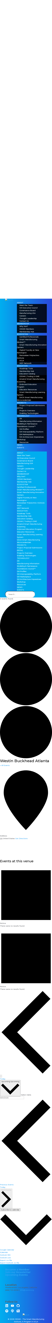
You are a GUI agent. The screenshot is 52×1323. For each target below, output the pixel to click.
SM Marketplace (24, 577)
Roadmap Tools (23, 513)
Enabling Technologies (29, 413)
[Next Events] (1, 1076)
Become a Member (17, 1269)
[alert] (26, 895)
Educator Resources (25, 532)
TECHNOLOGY (23, 558)
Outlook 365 (5, 1255)
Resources (24, 442)
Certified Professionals (26, 487)
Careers (20, 466)
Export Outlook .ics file (9, 1263)
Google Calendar (7, 1250)
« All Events (5, 765)
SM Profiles (22, 571)
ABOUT (20, 453)
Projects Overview (25, 553)
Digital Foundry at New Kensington (28, 351)
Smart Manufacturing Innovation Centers (32, 346)
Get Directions (21, 838)
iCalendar (4, 1252)
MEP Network (25, 363)
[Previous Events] (26, 1073)
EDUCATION (22, 511)
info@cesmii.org (27, 1290)
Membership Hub (26, 332)
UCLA (19, 505)
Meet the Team (23, 455)
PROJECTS (21, 545)
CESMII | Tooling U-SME (27, 521)
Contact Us (24, 321)
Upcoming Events (16, 1274)
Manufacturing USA (25, 463)
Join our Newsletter (18, 1272)
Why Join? (21, 476)
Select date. (26, 1095)
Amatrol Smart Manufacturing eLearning (31, 380)
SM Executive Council (26, 458)
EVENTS (20, 448)
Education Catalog (25, 519)
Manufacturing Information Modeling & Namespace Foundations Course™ (29, 424)
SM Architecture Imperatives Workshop (30, 438)
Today (2, 1079)
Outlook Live (5, 1258)
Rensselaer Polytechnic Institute (28, 356)
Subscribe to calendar (10, 1210)
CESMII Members (24, 479)
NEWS (19, 445)
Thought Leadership (25, 469)
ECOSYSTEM (22, 484)
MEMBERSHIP (23, 474)
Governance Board (25, 461)
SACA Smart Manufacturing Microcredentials (30, 398)
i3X (18, 561)
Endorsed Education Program (27, 385)
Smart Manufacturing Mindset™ (27, 340)
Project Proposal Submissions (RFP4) (31, 406)
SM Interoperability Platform (29, 574)
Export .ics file (6, 1260)
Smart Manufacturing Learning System (31, 393)
